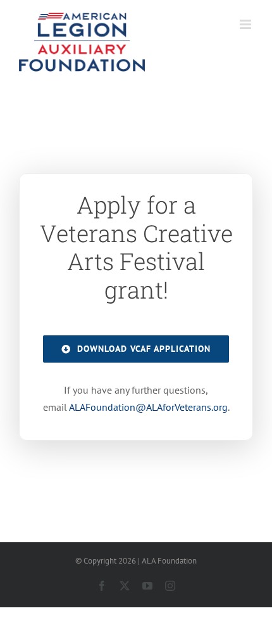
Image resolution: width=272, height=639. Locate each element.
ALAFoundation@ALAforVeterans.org (148, 407)
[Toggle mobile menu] (246, 24)
